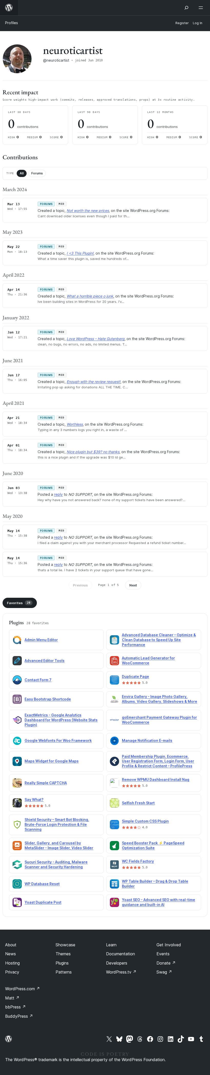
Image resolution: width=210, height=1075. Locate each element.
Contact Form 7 (38, 680)
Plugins (62, 963)
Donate (166, 963)
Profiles (11, 23)
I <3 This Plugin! (80, 253)
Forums (37, 173)
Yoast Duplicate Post (43, 902)
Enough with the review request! (93, 381)
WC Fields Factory (138, 861)
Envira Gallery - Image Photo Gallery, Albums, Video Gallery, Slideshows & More (159, 699)
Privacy (12, 972)
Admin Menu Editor (41, 640)
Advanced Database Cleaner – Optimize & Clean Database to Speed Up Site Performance (159, 640)
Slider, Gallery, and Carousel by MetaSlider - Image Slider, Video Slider (59, 845)
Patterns (64, 972)
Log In (197, 23)
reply (58, 494)
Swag (164, 972)
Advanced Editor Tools (45, 660)
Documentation (120, 953)
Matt (12, 998)
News (10, 953)
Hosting (12, 963)
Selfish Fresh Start (138, 803)
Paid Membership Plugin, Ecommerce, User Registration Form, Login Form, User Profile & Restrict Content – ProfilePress (158, 761)
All (22, 173)
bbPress (15, 1006)
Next (133, 585)
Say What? (34, 799)
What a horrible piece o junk (90, 296)
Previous (80, 585)
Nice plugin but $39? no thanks (93, 452)
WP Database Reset (42, 884)
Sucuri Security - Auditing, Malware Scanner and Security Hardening (56, 864)
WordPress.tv (121, 972)
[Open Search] (186, 7)
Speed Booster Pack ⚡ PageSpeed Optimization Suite (153, 845)
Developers (116, 963)
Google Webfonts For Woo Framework (58, 740)
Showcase (65, 944)
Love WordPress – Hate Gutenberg (95, 338)
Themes (63, 953)
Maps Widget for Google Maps (52, 761)
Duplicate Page (135, 676)
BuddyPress (19, 1016)
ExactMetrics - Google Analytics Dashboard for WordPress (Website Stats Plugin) (61, 720)
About (10, 944)
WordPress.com (22, 988)
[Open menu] (202, 7)
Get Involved (168, 944)
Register (182, 23)
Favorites (18, 603)
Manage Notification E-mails (147, 740)
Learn (111, 944)
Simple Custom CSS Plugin (145, 821)
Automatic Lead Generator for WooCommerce (148, 660)
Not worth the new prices (88, 210)
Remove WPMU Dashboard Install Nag (155, 779)
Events (163, 953)
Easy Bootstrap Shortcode (48, 699)
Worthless (75, 424)
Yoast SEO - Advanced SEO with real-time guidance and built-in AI (158, 902)
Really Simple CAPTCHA (46, 783)
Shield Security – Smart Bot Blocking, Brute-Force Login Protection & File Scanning (57, 824)
